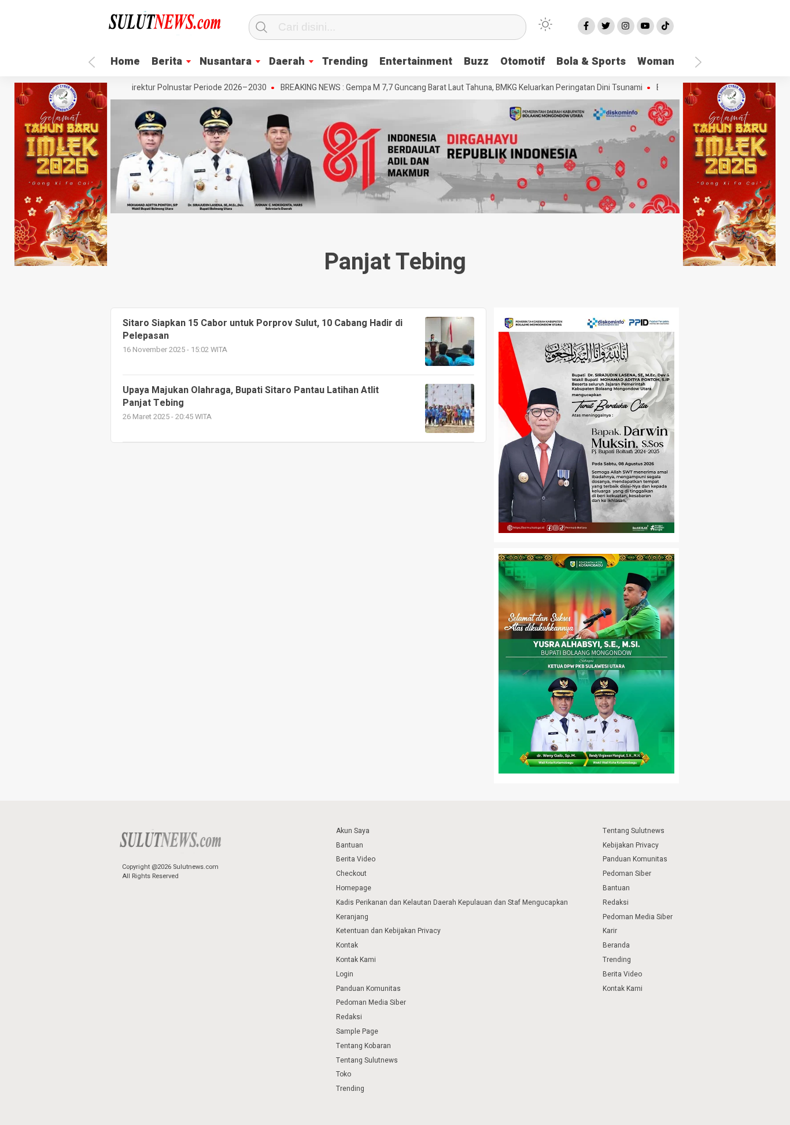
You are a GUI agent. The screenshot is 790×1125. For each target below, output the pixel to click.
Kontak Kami (356, 959)
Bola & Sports (591, 61)
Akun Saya (353, 831)
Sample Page (357, 1031)
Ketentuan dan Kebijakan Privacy (388, 931)
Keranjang (352, 917)
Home (125, 61)
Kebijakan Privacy (631, 845)
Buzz (476, 61)
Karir (610, 931)
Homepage (353, 888)
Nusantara (226, 61)
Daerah (287, 61)
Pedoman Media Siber (371, 1002)
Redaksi (349, 1017)
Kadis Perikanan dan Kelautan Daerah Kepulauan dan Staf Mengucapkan (452, 902)
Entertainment (415, 61)
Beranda (616, 945)
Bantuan (349, 845)
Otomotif (522, 61)
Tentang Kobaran (363, 1046)
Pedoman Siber (627, 873)
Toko (343, 1074)
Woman (655, 61)
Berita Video (355, 859)
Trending (345, 61)
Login (344, 974)
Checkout (351, 873)
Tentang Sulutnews (367, 1060)
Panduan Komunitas (368, 988)
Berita (167, 61)
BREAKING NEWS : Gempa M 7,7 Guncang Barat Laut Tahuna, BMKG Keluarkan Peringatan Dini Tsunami (428, 88)
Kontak (347, 945)
